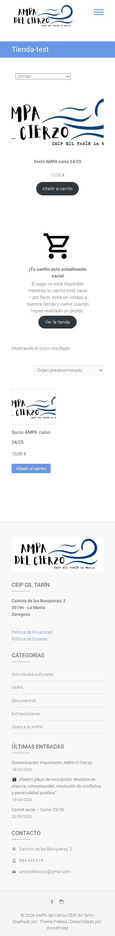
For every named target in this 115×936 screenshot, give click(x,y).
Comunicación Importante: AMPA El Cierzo (52, 762)
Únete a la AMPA (27, 726)
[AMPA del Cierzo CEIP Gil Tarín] (45, 16)
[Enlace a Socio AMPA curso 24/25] (58, 120)
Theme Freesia (53, 921)
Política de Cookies (29, 639)
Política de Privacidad (32, 632)
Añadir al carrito (57, 188)
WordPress (57, 928)
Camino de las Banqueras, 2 (45, 849)
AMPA (17, 687)
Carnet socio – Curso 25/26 (38, 809)
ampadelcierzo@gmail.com (45, 871)
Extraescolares (26, 713)
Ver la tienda (57, 322)
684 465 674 (31, 860)
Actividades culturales (32, 674)
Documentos (24, 700)
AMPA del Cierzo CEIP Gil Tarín (64, 915)
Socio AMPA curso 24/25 (57, 161)
